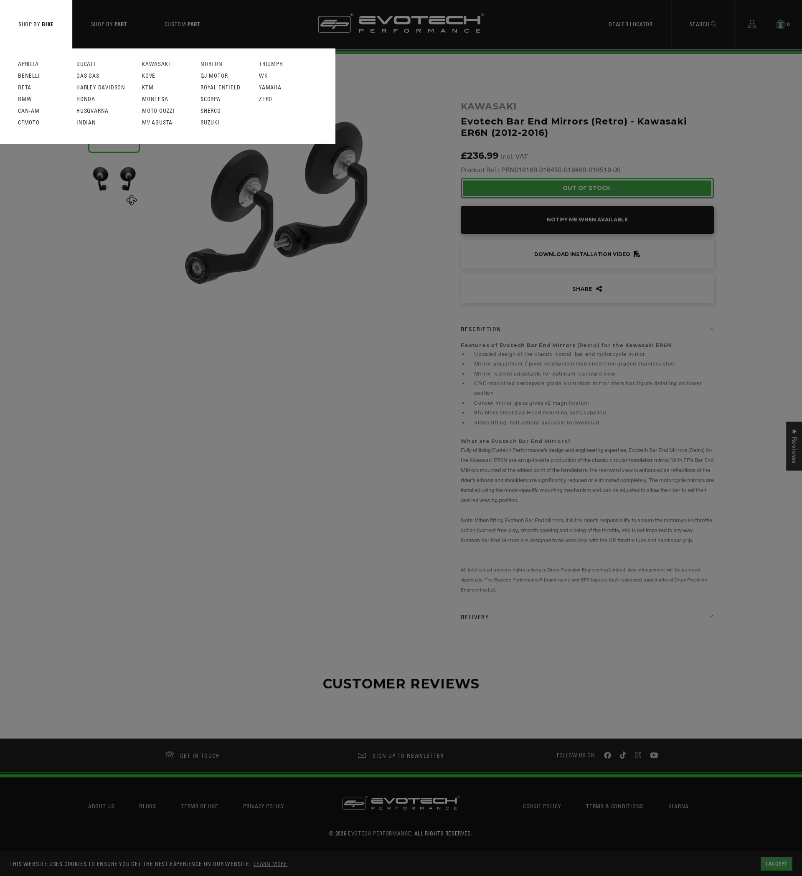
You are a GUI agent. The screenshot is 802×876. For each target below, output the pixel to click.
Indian (86, 122)
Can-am (29, 111)
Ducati (86, 64)
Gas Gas (87, 76)
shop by (36, 24)
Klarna (678, 806)
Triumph (271, 64)
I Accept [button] (776, 863)
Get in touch (200, 755)
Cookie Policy (542, 806)
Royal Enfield (220, 87)
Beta (24, 87)
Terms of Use (199, 806)
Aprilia (28, 64)
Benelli (29, 76)
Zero (265, 99)
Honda (85, 99)
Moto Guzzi (158, 111)
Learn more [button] (270, 863)
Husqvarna (92, 111)
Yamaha (270, 87)
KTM (147, 87)
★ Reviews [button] (794, 446)
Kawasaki (156, 64)
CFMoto (29, 122)
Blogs (147, 806)
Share (583, 289)
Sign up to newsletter (408, 755)
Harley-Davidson (100, 87)
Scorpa (210, 99)
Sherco (210, 111)
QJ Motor (214, 76)
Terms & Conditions (614, 806)
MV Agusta (157, 122)
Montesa (155, 99)
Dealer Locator (630, 24)
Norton (211, 64)
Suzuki (210, 122)
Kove (148, 76)
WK (263, 76)
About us (101, 806)
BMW (25, 99)
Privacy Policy (263, 806)
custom (182, 24)
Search (700, 24)
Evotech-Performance (379, 833)
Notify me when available (587, 219)
